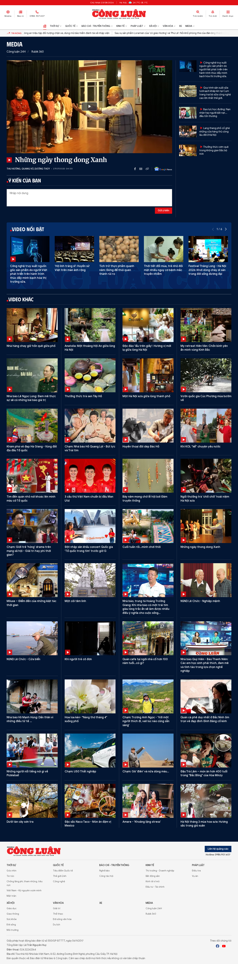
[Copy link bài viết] (147, 168)
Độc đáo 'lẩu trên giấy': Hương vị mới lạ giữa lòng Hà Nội (146, 348)
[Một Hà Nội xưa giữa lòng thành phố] (148, 375)
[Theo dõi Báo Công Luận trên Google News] (160, 169)
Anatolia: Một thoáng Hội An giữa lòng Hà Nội (90, 348)
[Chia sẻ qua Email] (142, 168)
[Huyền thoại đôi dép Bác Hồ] (148, 426)
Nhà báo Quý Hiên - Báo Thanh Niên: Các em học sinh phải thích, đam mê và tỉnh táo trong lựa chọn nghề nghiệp (205, 665)
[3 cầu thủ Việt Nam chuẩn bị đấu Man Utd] (90, 476)
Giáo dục (11, 908)
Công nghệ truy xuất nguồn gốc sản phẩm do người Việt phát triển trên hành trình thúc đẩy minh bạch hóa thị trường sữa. (213, 69)
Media (8, 16)
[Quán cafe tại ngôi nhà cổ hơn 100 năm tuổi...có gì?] (148, 638)
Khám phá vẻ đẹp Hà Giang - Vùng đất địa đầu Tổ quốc (32, 448)
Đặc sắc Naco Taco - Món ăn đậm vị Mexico (88, 823)
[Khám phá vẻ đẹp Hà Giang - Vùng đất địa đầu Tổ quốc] (32, 426)
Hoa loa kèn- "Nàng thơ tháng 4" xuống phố (86, 719)
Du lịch (56, 924)
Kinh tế (120, 26)
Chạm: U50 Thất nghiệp (80, 771)
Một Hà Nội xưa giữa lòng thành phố (146, 396)
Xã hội (153, 26)
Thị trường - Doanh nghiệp (160, 870)
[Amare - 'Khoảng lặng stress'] (148, 801)
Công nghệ (59, 881)
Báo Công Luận (119, 14)
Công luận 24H (16, 51)
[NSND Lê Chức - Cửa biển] (32, 638)
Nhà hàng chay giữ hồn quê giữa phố (31, 346)
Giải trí (56, 908)
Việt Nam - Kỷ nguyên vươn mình (24, 890)
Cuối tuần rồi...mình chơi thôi (141, 547)
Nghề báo (104, 870)
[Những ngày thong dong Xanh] (206, 526)
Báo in (20, 16)
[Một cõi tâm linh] (90, 580)
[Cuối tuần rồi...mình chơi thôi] (148, 526)
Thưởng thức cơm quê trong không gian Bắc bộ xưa (213, 150)
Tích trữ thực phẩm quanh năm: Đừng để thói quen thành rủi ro (116, 270)
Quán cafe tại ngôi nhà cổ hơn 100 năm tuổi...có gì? (145, 661)
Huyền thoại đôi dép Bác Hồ (140, 446)
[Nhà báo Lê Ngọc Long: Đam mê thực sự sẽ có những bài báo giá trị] (32, 375)
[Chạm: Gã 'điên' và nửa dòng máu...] (148, 751)
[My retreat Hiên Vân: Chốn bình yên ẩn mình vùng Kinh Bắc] (206, 325)
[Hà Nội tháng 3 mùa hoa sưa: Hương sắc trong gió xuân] (206, 801)
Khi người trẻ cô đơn (78, 659)
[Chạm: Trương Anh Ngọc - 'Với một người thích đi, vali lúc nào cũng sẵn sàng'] (148, 696)
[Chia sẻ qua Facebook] (136, 168)
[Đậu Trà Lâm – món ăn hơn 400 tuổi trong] (206, 751)
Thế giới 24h (59, 876)
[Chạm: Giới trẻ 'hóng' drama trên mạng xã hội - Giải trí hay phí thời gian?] (32, 526)
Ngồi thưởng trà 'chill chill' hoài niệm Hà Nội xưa (205, 498)
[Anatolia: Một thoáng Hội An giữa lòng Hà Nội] (90, 325)
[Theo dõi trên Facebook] (217, 946)
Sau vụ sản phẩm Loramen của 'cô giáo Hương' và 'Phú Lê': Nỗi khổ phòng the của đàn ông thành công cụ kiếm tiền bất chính (161, 33)
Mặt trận (11, 895)
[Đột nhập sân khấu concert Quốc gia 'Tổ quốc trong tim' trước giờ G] (90, 526)
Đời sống (11, 924)
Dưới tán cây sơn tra (20, 822)
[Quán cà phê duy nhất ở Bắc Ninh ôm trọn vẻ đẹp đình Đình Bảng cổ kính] (206, 696)
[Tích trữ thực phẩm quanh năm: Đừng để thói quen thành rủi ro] (119, 249)
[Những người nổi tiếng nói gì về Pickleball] (32, 751)
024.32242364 (28, 949)
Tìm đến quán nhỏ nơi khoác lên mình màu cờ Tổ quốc (31, 498)
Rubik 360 (37, 51)
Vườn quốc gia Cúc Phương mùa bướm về (206, 398)
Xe (180, 26)
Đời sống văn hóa (62, 919)
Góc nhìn (11, 870)
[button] (226, 229)
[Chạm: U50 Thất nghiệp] (90, 751)
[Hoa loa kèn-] (90, 696)
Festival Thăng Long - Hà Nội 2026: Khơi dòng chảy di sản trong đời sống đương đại (207, 270)
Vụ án (195, 876)
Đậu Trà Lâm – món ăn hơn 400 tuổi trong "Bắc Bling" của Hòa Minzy (204, 773)
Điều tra (196, 870)
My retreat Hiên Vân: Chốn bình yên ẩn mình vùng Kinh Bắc (204, 348)
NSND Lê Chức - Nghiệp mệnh (200, 601)
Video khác (20, 299)
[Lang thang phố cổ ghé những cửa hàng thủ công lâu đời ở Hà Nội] (188, 131)
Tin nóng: (16, 33)
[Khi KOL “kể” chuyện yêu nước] (206, 426)
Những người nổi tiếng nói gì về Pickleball (27, 773)
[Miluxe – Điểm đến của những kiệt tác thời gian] (32, 580)
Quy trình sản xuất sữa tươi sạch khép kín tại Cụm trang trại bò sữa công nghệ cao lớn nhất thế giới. (215, 93)
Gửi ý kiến (163, 210)
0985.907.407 (37, 16)
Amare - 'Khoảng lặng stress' (141, 822)
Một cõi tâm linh (75, 601)
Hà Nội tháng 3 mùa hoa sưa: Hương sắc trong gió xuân (204, 823)
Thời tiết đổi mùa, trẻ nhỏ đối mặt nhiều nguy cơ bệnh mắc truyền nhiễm (163, 270)
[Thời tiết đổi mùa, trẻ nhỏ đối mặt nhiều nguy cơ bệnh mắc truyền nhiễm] (163, 249)
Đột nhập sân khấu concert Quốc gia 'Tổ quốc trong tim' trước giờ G (89, 549)
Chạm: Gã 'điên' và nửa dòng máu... (145, 771)
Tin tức (10, 876)
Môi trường (12, 929)
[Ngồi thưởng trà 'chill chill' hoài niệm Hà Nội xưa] (206, 476)
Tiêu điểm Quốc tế (63, 870)
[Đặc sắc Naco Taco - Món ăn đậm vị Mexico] (90, 801)
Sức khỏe (12, 919)
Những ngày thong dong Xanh (200, 547)
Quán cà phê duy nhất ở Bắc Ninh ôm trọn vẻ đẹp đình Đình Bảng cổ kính (205, 719)
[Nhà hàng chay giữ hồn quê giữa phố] (32, 325)
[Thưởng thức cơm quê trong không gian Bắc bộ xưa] (188, 150)
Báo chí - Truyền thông (96, 26)
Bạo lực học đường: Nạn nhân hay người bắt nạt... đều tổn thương (215, 113)
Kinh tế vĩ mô (152, 881)
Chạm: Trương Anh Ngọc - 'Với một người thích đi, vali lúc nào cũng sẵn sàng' (145, 721)
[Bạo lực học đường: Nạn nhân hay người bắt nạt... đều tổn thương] (188, 113)
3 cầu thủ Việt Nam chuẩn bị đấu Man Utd (89, 498)
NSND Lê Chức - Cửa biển (23, 659)
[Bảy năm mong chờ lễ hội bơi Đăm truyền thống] (148, 476)
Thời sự (54, 26)
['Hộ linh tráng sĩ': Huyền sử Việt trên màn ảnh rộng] (74, 249)
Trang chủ (44, 26)
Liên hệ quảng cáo (218, 848)
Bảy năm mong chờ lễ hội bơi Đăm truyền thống (144, 498)
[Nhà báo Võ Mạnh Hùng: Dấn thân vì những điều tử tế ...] (32, 696)
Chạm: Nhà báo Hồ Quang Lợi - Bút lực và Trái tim (90, 448)
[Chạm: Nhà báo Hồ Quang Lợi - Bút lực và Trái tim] (90, 426)
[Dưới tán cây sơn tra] (32, 801)
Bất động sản (153, 876)
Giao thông (13, 913)
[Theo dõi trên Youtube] (224, 946)
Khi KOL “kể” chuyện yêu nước (200, 446)
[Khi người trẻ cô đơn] (90, 638)
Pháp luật (137, 26)
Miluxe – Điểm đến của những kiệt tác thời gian (31, 603)
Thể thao (58, 913)
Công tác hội (106, 876)
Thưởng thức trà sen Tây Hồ (83, 396)
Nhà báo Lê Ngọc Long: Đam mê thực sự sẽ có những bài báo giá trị (31, 398)
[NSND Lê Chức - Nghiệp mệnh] (206, 580)
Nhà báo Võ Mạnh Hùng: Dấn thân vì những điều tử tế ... (30, 719)
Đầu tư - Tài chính (155, 886)
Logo (34, 851)
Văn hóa (168, 26)
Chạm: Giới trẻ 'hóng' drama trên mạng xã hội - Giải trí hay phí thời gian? (29, 551)
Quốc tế (70, 26)
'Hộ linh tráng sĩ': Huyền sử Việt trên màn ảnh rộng (72, 268)
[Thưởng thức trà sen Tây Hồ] (90, 375)
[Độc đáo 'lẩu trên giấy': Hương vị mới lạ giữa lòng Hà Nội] (148, 325)
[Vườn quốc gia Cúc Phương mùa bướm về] (206, 375)
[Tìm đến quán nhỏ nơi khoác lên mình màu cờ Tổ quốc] (32, 476)
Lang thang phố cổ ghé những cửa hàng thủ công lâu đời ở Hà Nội (214, 131)
